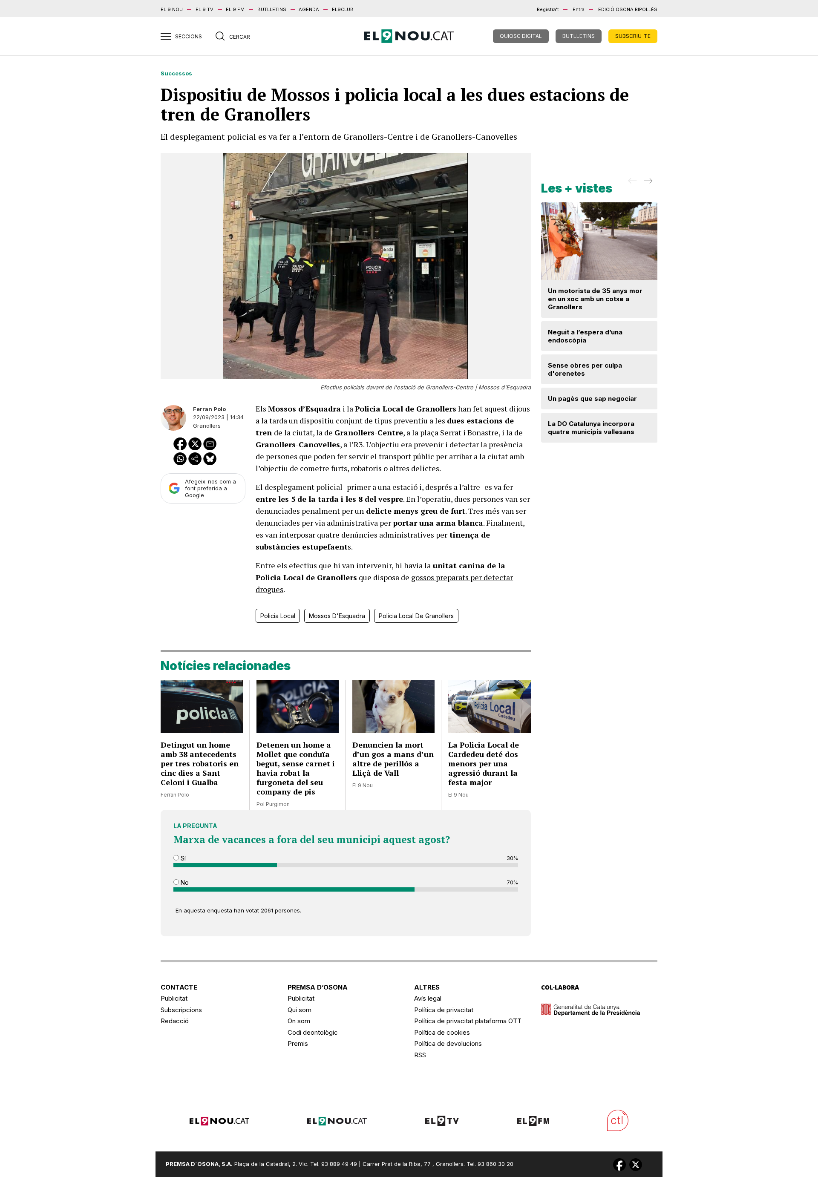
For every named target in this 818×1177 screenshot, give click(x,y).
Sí (182, 858)
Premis (298, 1043)
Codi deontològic (313, 1032)
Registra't (548, 9)
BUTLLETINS (271, 9)
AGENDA (309, 9)
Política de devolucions (448, 1043)
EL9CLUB (343, 9)
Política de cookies (442, 1032)
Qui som (299, 1010)
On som (299, 1021)
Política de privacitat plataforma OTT (467, 1021)
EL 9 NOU (172, 9)
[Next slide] (647, 183)
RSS (420, 1055)
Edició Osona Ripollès (627, 9)
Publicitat (174, 998)
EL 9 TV (204, 9)
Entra (579, 9)
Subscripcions (181, 1010)
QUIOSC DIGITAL (521, 36)
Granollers (207, 425)
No (184, 882)
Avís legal (427, 998)
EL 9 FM (235, 9)
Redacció (175, 1021)
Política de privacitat (443, 1010)
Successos (176, 73)
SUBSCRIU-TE (633, 36)
